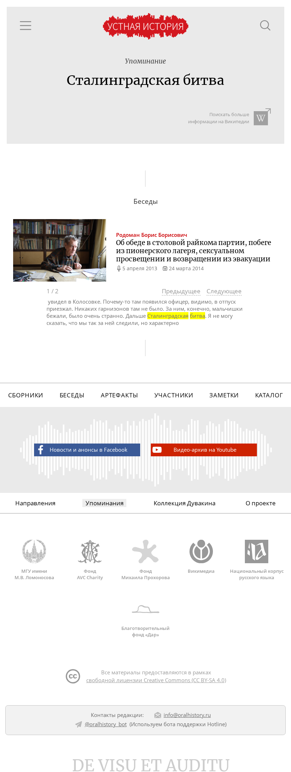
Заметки (224, 395)
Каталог (269, 395)
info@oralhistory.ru (187, 714)
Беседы (72, 395)
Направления (35, 503)
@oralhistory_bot (106, 724)
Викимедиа (201, 571)
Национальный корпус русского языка (257, 574)
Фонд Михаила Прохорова (145, 574)
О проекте (261, 503)
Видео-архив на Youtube (205, 449)
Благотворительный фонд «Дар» (145, 631)
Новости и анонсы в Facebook (88, 449)
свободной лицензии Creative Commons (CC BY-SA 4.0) (156, 680)
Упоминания (104, 503)
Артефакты (119, 395)
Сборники (26, 395)
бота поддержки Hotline (194, 724)
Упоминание (145, 61)
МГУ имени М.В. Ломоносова (34, 574)
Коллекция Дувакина (184, 503)
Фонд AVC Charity (90, 574)
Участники (174, 395)
